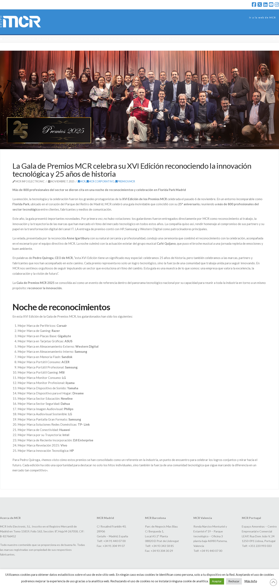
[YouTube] (271, 4)
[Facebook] (254, 4)
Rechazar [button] (234, 581)
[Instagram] (277, 4)
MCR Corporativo (101, 181)
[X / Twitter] (260, 4)
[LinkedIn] (265, 4)
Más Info (250, 581)
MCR (83, 181)
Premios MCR (126, 181)
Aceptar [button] (217, 581)
